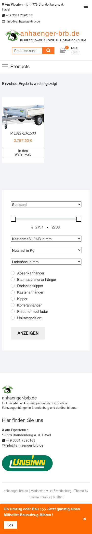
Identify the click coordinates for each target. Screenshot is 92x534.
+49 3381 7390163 (19, 15)
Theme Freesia (39, 497)
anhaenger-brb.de (50, 33)
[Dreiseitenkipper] (13, 286)
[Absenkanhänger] (13, 273)
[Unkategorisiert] (13, 318)
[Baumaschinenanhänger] (13, 279)
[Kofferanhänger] (13, 305)
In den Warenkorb (22, 152)
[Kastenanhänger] (13, 292)
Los (10, 524)
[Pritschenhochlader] (13, 311)
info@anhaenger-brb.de (23, 21)
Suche (48, 50)
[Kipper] (13, 299)
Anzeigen (28, 333)
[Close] (84, 519)
